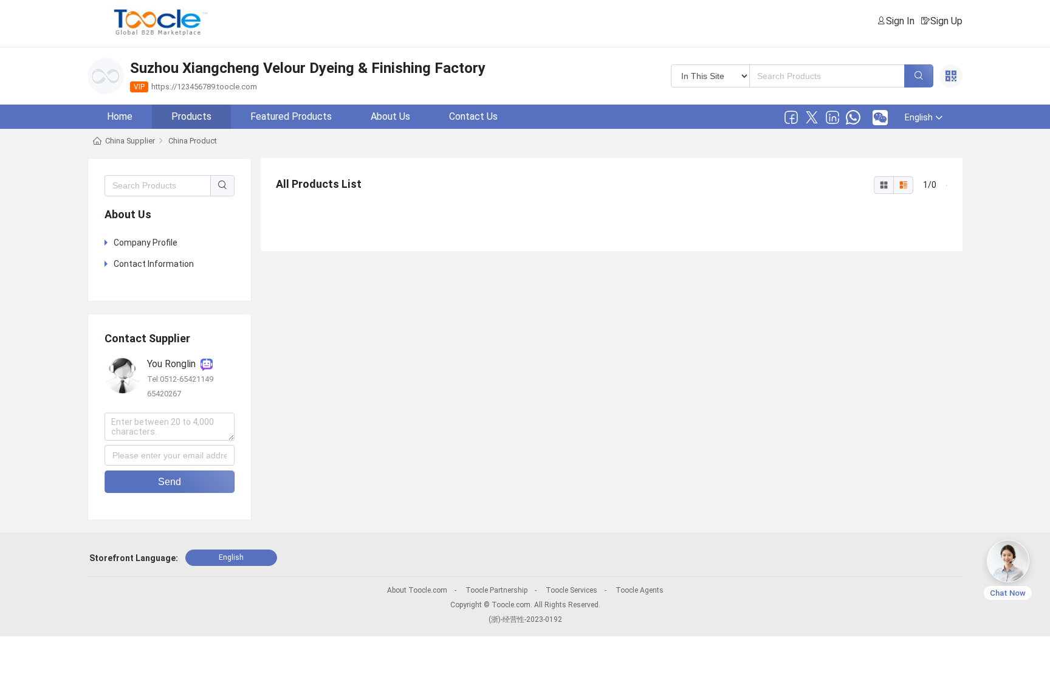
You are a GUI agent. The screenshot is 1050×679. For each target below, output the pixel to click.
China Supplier (130, 140)
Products (191, 116)
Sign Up (946, 21)
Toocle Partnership (496, 590)
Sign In (900, 21)
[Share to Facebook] (791, 117)
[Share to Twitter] (812, 117)
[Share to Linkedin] (832, 117)
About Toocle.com (417, 590)
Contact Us (473, 116)
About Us (390, 116)
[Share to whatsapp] (853, 117)
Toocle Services (571, 590)
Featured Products (291, 116)
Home (119, 116)
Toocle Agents (640, 590)
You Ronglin (174, 364)
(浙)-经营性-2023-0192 (525, 619)
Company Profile (145, 242)
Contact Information (154, 264)
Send (169, 482)
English (231, 557)
